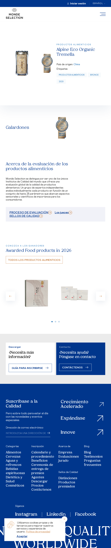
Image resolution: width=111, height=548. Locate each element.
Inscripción (37, 446)
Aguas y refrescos (13, 463)
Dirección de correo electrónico (24, 427)
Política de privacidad (38, 531)
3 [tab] (59, 321)
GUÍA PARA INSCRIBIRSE (27, 368)
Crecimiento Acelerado (74, 404)
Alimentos (13, 453)
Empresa (65, 453)
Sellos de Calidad (68, 472)
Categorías (12, 446)
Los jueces (62, 212)
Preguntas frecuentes (92, 463)
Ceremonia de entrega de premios (42, 469)
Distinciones (67, 478)
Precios (37, 486)
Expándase (73, 418)
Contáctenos (41, 490)
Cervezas (13, 457)
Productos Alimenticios (71, 75)
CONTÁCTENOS (72, 367)
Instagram (26, 514)
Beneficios (39, 461)
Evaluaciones (68, 457)
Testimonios (93, 457)
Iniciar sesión (78, 3)
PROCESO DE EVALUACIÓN (28, 212)
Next (100, 296)
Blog (86, 446)
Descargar (39, 482)
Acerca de (64, 446)
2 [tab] (55, 321)
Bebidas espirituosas (15, 471)
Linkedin (56, 514)
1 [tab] (52, 321)
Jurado (63, 461)
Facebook (85, 514)
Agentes (37, 478)
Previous (10, 296)
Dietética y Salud (14, 480)
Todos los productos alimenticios (34, 260)
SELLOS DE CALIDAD (24, 215)
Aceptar (22, 536)
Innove (68, 432)
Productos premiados (66, 485)
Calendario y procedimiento (42, 455)
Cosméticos (15, 486)
